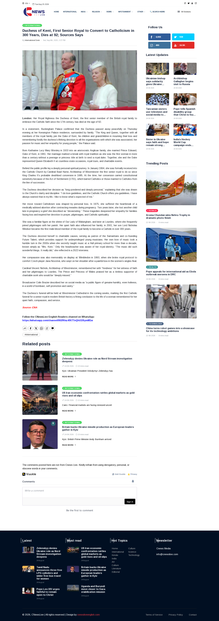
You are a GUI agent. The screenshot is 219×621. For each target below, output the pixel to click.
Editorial (116, 572)
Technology (134, 555)
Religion (96, 12)
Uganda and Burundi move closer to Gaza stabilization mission (93, 589)
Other (140, 12)
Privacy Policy (175, 614)
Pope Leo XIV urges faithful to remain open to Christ (48, 592)
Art (113, 561)
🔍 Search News (157, 12)
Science (132, 552)
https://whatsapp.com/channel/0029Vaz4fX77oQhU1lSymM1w (57, 320)
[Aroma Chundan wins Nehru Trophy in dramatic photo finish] (171, 188)
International (70, 12)
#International (31, 334)
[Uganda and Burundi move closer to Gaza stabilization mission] (73, 591)
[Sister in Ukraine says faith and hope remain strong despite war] (157, 130)
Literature (116, 568)
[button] (26, 3)
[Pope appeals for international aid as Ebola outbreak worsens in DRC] (171, 245)
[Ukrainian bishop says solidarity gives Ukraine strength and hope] (157, 69)
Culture (115, 565)
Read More (67, 377)
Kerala (115, 555)
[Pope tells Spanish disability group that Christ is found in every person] (185, 99)
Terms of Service (154, 614)
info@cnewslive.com (167, 554)
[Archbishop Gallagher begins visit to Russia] (185, 69)
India (83, 12)
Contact (193, 614)
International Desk (32, 40)
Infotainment (124, 12)
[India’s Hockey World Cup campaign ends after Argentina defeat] (185, 130)
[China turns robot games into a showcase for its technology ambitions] (171, 301)
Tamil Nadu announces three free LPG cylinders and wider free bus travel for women (49, 573)
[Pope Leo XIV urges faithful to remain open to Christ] (28, 594)
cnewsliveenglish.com (88, 614)
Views (109, 12)
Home (56, 12)
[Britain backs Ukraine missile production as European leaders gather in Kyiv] (40, 434)
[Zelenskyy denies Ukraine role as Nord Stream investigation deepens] (40, 366)
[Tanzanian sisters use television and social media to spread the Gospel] (157, 99)
